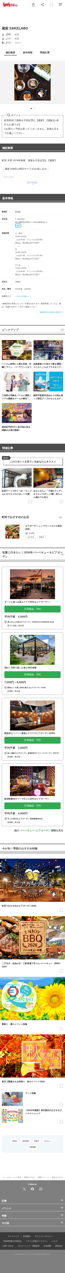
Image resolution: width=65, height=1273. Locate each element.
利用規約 (26, 1236)
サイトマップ (13, 1236)
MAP (18, 226)
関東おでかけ (29, 1177)
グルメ (48, 1141)
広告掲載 (47, 1245)
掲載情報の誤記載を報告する (51, 312)
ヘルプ (54, 1241)
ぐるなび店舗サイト (23, 296)
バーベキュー (27, 830)
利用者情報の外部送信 (12, 1241)
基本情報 (7, 198)
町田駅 (26, 1141)
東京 (37, 1141)
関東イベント (43, 1177)
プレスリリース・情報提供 (28, 1245)
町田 (15, 1141)
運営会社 (58, 1245)
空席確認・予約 (32, 609)
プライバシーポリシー (44, 1236)
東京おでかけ (57, 1177)
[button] (31, 108)
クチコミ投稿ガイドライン (37, 1241)
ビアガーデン (43, 830)
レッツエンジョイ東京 (12, 1177)
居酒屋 (33, 1147)
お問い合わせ (8, 1245)
